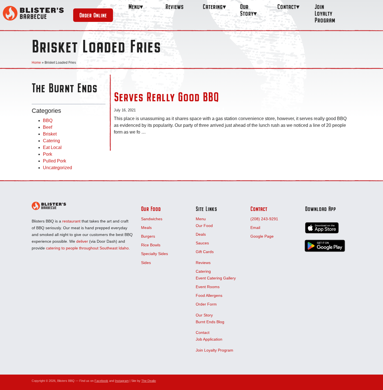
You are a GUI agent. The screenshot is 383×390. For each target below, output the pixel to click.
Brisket (50, 134)
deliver (82, 241)
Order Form (206, 304)
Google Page (262, 236)
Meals (146, 227)
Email (255, 227)
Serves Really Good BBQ (166, 97)
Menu (134, 6)
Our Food (151, 208)
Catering (213, 6)
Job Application (209, 339)
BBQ (47, 120)
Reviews (174, 6)
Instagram (122, 380)
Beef (47, 127)
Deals (201, 234)
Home (36, 63)
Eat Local (52, 147)
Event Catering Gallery (216, 278)
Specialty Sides (154, 253)
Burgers (148, 236)
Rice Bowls (150, 245)
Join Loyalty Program (325, 13)
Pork (47, 154)
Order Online (93, 15)
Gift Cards (205, 251)
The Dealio (148, 380)
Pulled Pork (54, 161)
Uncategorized (57, 168)
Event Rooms (208, 287)
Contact (286, 6)
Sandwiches (151, 219)
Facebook (101, 380)
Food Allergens (209, 295)
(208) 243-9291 (264, 219)
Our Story (246, 10)
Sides (146, 262)
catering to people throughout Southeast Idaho (87, 248)
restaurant (71, 221)
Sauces (202, 243)
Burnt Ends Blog (210, 322)
